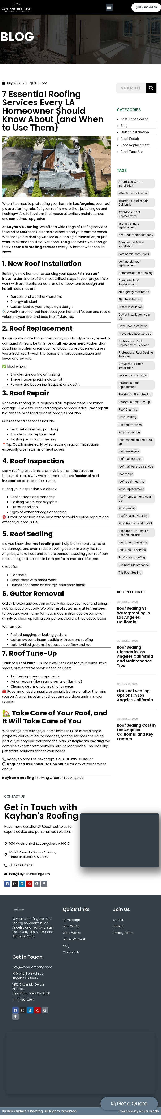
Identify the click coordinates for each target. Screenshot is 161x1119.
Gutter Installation (135, 132)
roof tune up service (132, 550)
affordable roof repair (133, 193)
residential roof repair (133, 375)
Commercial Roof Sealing (135, 273)
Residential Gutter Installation (130, 365)
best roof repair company (135, 235)
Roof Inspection (129, 432)
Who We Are (71, 926)
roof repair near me (131, 481)
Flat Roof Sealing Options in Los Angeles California (135, 695)
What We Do (72, 933)
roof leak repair (128, 451)
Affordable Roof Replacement (129, 214)
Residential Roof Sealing (134, 394)
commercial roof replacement (129, 263)
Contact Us (71, 952)
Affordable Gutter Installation (130, 183)
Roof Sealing (127, 508)
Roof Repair (130, 138)
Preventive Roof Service (134, 333)
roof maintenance (130, 458)
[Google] (37, 884)
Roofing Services (130, 424)
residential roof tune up (134, 402)
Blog (124, 125)
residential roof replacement (128, 384)
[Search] (151, 88)
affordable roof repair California (133, 202)
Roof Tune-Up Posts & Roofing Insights (133, 532)
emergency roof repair (133, 292)
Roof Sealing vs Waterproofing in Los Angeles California (133, 615)
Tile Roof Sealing (129, 572)
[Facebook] (7, 884)
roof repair (125, 474)
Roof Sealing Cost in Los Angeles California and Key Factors (136, 732)
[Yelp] (29, 884)
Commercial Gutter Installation (131, 244)
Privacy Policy (123, 933)
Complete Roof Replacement (128, 282)
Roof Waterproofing (131, 557)
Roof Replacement (135, 145)
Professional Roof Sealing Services (135, 354)
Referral (118, 926)
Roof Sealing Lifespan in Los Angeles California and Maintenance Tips (135, 656)
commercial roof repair (133, 254)
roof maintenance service (135, 466)
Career (118, 920)
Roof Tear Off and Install (135, 523)
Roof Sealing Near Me (133, 515)
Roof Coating (127, 417)
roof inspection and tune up (135, 441)
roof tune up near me (132, 542)
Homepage (71, 920)
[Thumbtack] (44, 884)
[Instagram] (15, 884)
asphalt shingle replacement (128, 225)
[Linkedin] (22, 884)
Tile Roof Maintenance (133, 565)
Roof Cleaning (128, 409)
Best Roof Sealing (135, 119)
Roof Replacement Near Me (134, 498)
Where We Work (74, 939)
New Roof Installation (132, 326)
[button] (109, 7)
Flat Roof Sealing (130, 299)
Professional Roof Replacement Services (133, 343)
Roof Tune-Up (132, 151)
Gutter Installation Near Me (134, 316)
